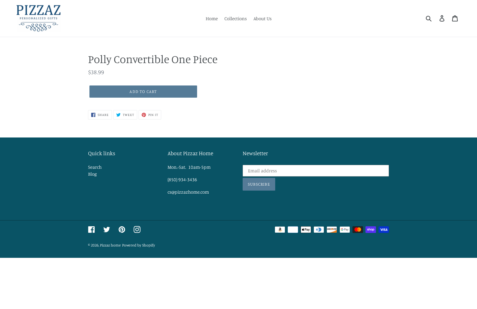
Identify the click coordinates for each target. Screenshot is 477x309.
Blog (92, 174)
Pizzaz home (110, 245)
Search (95, 167)
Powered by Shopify (138, 245)
